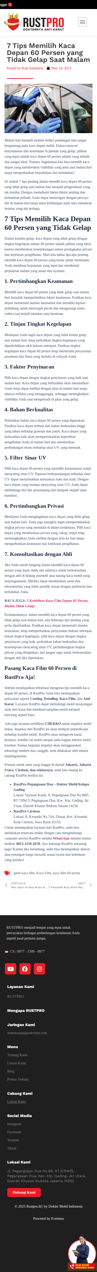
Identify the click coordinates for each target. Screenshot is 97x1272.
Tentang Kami (17, 1055)
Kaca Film (43, 873)
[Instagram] (39, 968)
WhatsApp (61, 838)
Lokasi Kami (16, 1063)
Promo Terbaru (18, 1079)
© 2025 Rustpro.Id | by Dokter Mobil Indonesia (49, 1206)
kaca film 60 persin (66, 873)
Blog (10, 1071)
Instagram (14, 1124)
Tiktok (11, 1148)
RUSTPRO (15, 996)
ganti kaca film (24, 873)
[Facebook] (25, 968)
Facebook (14, 1132)
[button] (82, 22)
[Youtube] (10, 968)
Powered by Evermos (48, 1218)
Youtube (13, 1140)
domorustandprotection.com (27, 1033)
